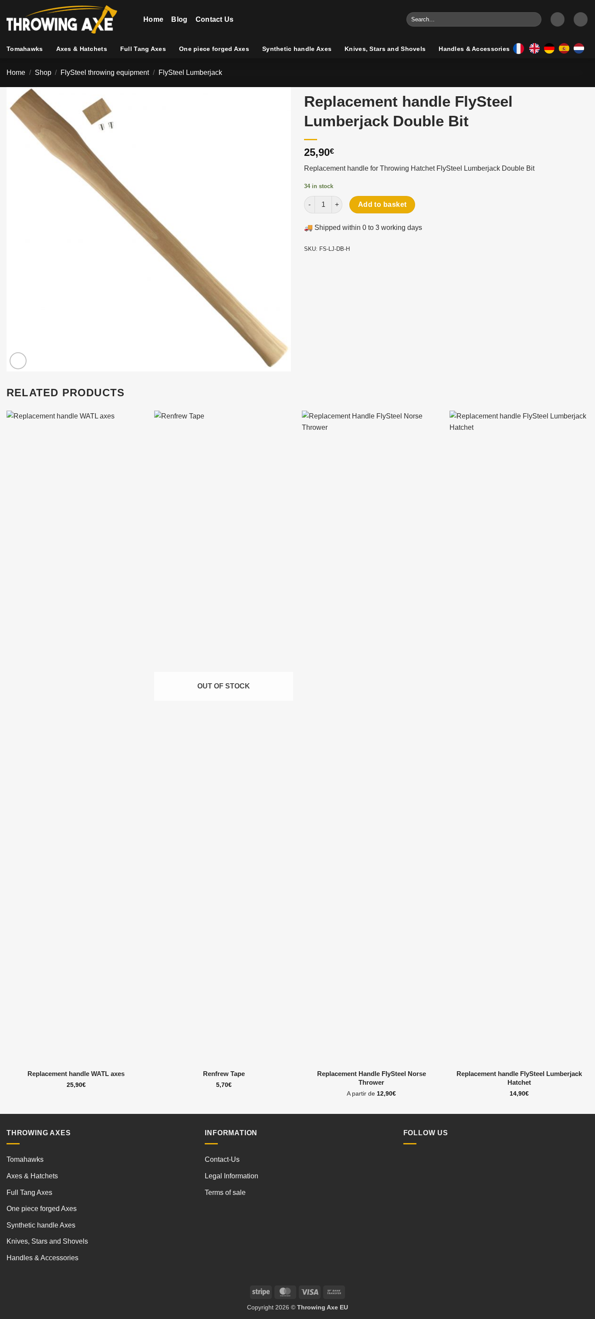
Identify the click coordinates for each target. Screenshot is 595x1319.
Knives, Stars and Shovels (385, 48)
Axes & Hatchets (81, 48)
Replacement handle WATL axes (76, 1073)
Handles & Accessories (474, 48)
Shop (43, 72)
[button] (558, 19)
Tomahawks (25, 48)
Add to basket (382, 204)
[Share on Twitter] (328, 268)
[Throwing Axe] (68, 19)
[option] (551, 48)
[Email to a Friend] (343, 268)
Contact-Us (222, 1159)
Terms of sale (225, 1192)
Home (153, 19)
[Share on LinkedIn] (375, 268)
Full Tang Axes (143, 48)
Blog (179, 19)
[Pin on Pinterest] (359, 268)
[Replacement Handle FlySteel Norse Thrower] (371, 737)
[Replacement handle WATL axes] (76, 737)
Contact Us (215, 19)
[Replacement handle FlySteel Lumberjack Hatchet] (519, 737)
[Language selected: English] (558, 48)
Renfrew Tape (224, 1073)
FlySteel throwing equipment (105, 72)
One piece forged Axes (214, 48)
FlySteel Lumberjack (190, 72)
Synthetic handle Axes (296, 48)
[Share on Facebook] (312, 268)
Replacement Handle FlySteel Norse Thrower (371, 1078)
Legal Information (231, 1176)
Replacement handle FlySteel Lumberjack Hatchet (519, 1078)
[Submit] (533, 19)
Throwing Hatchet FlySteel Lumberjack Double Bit (457, 168)
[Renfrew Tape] (223, 737)
